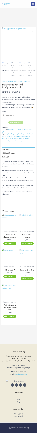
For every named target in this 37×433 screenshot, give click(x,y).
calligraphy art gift (14, 134)
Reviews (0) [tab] (5, 157)
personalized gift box (7, 141)
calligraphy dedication (25, 134)
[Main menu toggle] (33, 4)
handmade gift (26, 136)
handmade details (18, 136)
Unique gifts (26, 81)
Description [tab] (5, 149)
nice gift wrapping (24, 138)
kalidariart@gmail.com (21, 374)
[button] (32, 30)
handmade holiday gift (7, 138)
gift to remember (9, 136)
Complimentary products (9, 81)
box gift (7, 134)
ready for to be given (18, 141)
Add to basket (15, 122)
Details (4, 111)
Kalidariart (17, 138)
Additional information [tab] (8, 153)
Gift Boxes (20, 81)
